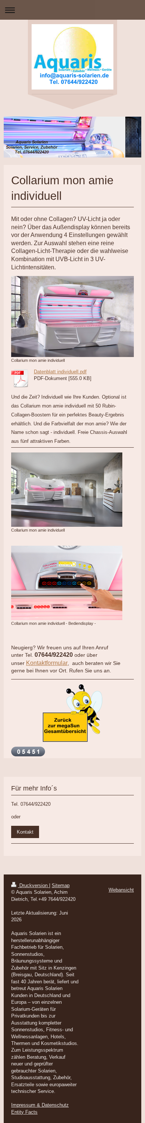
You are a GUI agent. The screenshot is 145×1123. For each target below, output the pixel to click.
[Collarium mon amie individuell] (72, 316)
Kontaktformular (47, 663)
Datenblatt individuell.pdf (60, 371)
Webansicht (121, 890)
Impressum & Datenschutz (40, 1105)
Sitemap (61, 885)
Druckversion (33, 885)
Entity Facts (24, 1112)
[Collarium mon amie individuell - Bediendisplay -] (66, 583)
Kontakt (25, 832)
